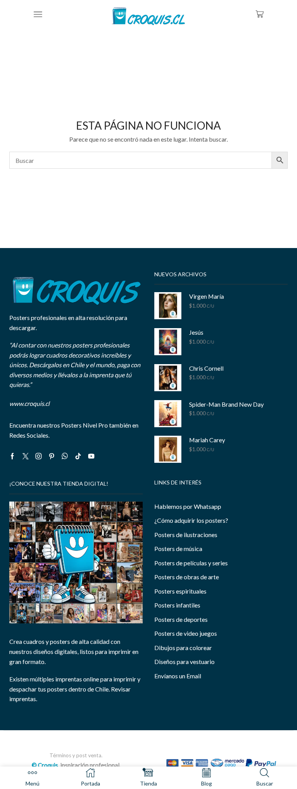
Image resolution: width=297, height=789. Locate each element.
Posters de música (178, 548)
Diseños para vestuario (184, 661)
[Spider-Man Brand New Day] (167, 413)
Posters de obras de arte (186, 576)
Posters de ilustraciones (185, 534)
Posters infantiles (177, 605)
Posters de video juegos (185, 633)
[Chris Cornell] (167, 377)
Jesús (196, 332)
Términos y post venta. (76, 755)
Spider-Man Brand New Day (226, 404)
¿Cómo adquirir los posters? (191, 520)
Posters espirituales (180, 591)
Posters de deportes (181, 619)
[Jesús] (167, 341)
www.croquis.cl (29, 403)
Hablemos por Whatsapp (187, 506)
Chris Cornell (206, 368)
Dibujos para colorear (183, 647)
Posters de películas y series (191, 563)
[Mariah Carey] (167, 449)
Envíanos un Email (177, 675)
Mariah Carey (207, 439)
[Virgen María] (167, 305)
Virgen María (206, 296)
